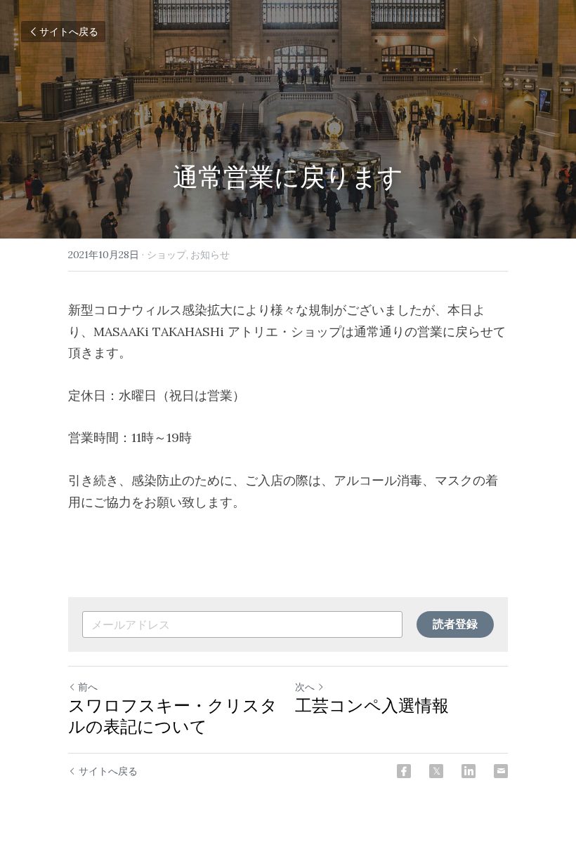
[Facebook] (404, 771)
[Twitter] (436, 771)
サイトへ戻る (68, 31)
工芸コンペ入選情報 (372, 705)
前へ (88, 687)
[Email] (501, 771)
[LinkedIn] (469, 771)
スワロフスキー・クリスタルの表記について (172, 716)
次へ (305, 687)
